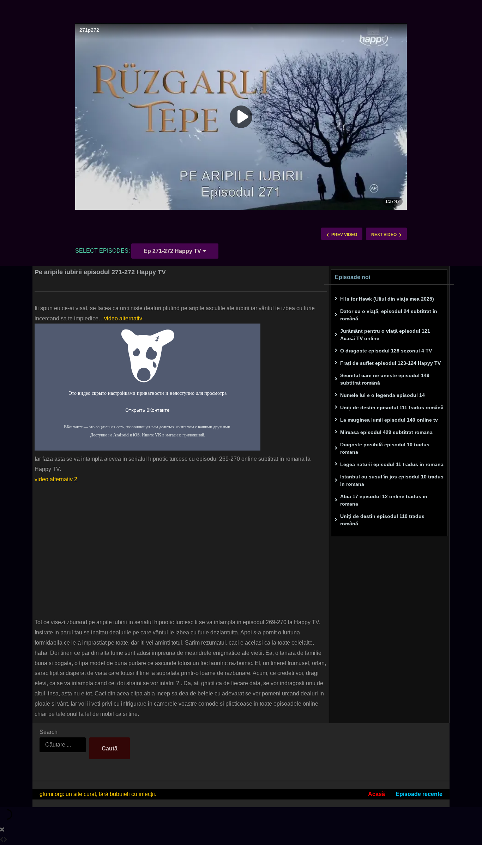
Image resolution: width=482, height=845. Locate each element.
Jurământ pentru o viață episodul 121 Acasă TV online (385, 334)
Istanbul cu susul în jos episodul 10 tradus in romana (392, 480)
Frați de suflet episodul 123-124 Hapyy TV (390, 363)
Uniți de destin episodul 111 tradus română (392, 407)
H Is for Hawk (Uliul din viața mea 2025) (387, 299)
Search (49, 732)
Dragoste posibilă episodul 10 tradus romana (384, 448)
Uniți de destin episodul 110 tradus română (382, 519)
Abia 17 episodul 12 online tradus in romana (383, 500)
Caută (110, 749)
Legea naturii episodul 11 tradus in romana (392, 464)
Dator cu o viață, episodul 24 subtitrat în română (388, 314)
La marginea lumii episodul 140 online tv (389, 420)
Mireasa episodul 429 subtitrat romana (386, 432)
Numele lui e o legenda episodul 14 (382, 395)
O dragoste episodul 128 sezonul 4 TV (386, 351)
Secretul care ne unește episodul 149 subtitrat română (384, 379)
